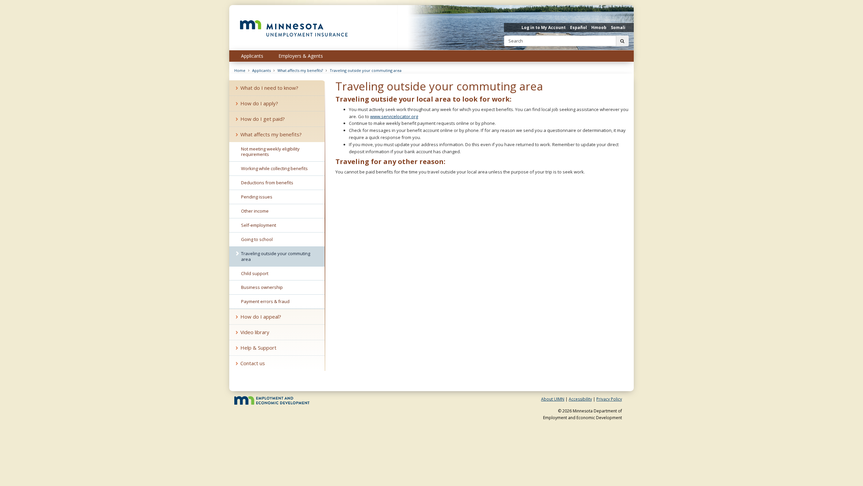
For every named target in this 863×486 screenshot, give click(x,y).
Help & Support (258, 347)
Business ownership (262, 287)
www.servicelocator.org (394, 116)
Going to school (257, 239)
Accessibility (580, 399)
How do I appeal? (260, 316)
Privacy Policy (609, 399)
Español (578, 27)
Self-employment (258, 225)
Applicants (261, 70)
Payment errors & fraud (265, 301)
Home (239, 70)
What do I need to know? (269, 87)
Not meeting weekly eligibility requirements (270, 152)
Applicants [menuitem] (252, 56)
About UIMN (552, 399)
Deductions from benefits (267, 183)
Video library (254, 332)
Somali (618, 27)
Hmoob (598, 27)
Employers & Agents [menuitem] (300, 56)
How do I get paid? (262, 118)
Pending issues (256, 197)
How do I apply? (259, 103)
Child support (254, 273)
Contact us (252, 363)
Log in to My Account (544, 27)
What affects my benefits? (300, 70)
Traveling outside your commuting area (365, 70)
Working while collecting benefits (274, 168)
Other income (255, 211)
